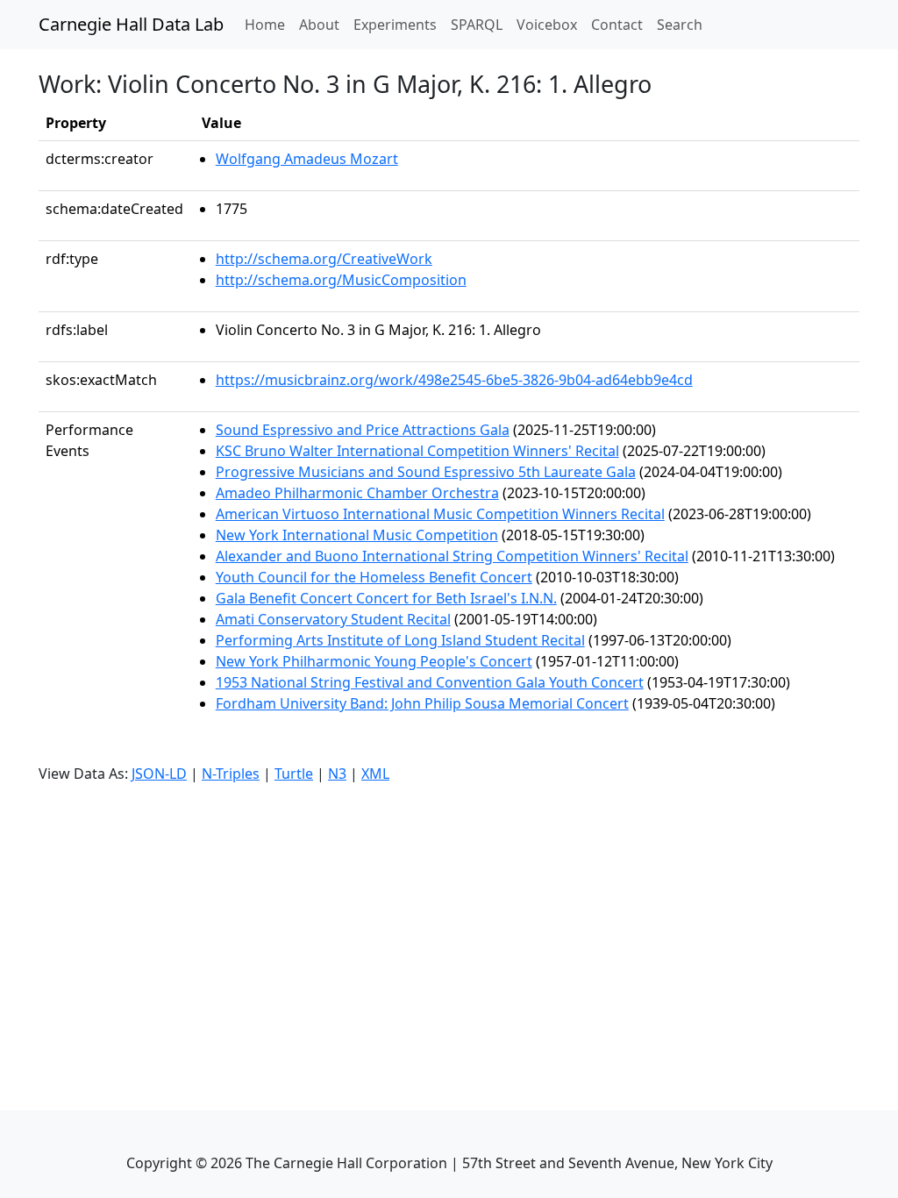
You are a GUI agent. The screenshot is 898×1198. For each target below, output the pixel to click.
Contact (617, 24)
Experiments (395, 24)
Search (679, 24)
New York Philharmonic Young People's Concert (374, 661)
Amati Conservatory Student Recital (333, 619)
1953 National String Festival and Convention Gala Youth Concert (430, 682)
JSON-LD (159, 773)
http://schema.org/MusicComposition (341, 279)
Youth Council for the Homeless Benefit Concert (374, 577)
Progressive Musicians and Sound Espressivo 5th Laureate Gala (426, 471)
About (319, 24)
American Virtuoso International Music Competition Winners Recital (440, 514)
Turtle (293, 773)
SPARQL (476, 24)
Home (268, 24)
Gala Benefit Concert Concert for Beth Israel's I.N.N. (386, 598)
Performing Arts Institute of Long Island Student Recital (400, 640)
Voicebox (547, 24)
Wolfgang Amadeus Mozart (307, 158)
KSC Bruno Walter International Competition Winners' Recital (417, 450)
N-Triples (231, 773)
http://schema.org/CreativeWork (324, 258)
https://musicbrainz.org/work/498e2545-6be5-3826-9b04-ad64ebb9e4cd (454, 379)
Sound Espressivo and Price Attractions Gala (363, 429)
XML (375, 773)
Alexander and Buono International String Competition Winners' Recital (452, 556)
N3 (337, 773)
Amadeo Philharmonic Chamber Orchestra (357, 493)
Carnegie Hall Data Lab (131, 24)
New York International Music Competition (357, 535)
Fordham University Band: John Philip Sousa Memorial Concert (422, 703)
